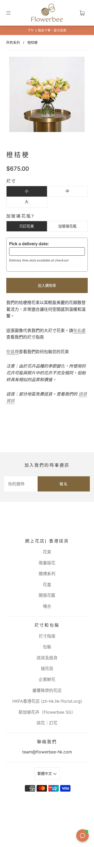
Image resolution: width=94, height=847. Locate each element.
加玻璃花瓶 (67, 226)
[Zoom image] (47, 95)
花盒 (47, 584)
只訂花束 (26, 226)
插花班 (47, 668)
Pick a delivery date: (29, 243)
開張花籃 (47, 595)
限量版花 (47, 562)
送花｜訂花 (47, 722)
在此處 (79, 330)
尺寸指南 (47, 636)
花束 (47, 551)
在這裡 (12, 351)
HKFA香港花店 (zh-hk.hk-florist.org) (47, 701)
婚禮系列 (47, 573)
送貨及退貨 (47, 657)
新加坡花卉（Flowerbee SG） (47, 712)
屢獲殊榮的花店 (47, 690)
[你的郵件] (21, 483)
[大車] (82, 13)
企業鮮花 (47, 679)
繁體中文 (45, 773)
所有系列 (13, 42)
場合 (47, 606)
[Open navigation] (12, 12)
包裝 (47, 646)
